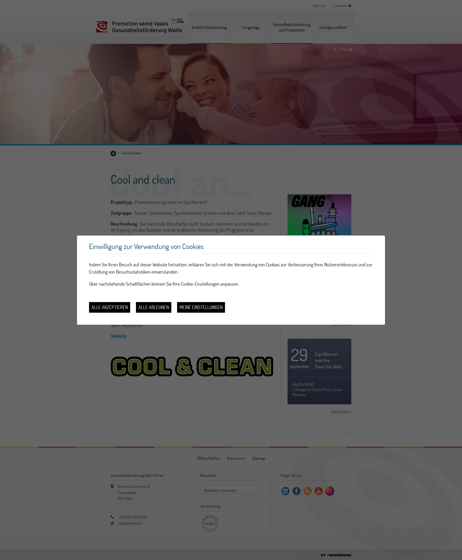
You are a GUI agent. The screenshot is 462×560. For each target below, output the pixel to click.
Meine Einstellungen (201, 307)
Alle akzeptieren (109, 307)
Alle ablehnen (153, 307)
